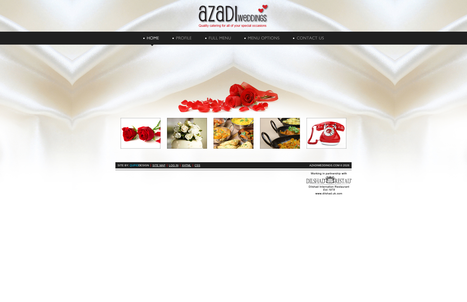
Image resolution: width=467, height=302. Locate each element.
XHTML (186, 165)
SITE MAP (158, 165)
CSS (197, 165)
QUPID (139, 165)
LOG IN (173, 165)
